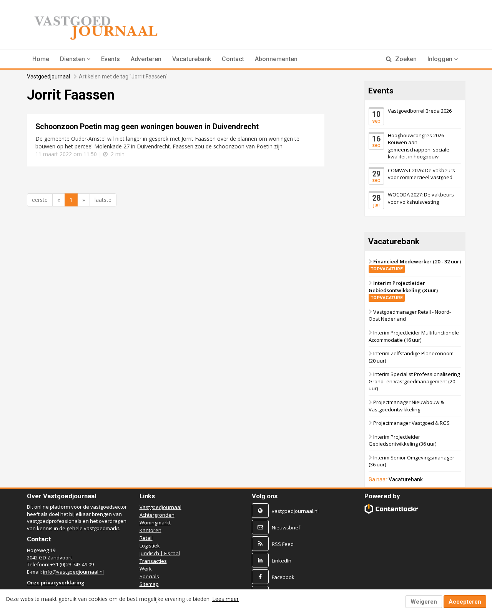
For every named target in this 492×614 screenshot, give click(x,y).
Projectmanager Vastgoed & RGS (411, 422)
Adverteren (146, 59)
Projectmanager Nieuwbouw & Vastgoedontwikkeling (406, 406)
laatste (103, 199)
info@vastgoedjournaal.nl (73, 571)
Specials (149, 576)
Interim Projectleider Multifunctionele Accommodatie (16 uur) (414, 336)
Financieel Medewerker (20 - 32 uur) (416, 265)
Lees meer (225, 598)
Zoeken (405, 59)
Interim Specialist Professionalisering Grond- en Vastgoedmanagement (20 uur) (414, 381)
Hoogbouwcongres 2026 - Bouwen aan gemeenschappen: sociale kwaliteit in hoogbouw (418, 145)
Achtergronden (157, 514)
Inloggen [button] (440, 59)
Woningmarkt (155, 522)
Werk (146, 568)
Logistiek (150, 545)
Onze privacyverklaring (56, 582)
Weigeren (424, 601)
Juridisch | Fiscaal (160, 553)
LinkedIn (281, 560)
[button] (75, 59)
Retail (146, 537)
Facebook (283, 577)
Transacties (153, 560)
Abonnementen (276, 59)
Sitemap (149, 584)
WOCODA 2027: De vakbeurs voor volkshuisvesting (421, 198)
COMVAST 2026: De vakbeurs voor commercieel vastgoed (421, 174)
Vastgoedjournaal (48, 76)
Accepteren (465, 601)
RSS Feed (283, 544)
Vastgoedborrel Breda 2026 (420, 110)
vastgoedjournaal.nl (295, 511)
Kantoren (150, 530)
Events (110, 59)
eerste (40, 199)
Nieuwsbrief (286, 527)
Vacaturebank (191, 59)
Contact (233, 59)
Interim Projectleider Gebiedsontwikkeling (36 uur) (402, 440)
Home (40, 59)
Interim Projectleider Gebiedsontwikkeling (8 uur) (403, 290)
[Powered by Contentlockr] (391, 508)
